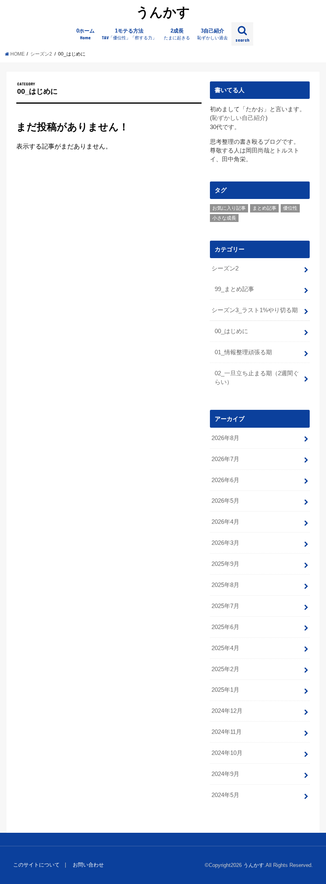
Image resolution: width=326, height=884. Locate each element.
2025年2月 (225, 669)
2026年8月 (225, 438)
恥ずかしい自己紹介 (239, 118)
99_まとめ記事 (234, 289)
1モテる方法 (129, 34)
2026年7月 (225, 459)
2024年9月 (225, 774)
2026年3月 (225, 543)
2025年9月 (225, 564)
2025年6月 (225, 627)
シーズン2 (225, 268)
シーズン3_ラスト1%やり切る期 (255, 310)
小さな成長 (224, 218)
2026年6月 (225, 480)
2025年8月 (225, 585)
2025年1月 (225, 690)
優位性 (290, 208)
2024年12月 (227, 711)
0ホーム (85, 34)
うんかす (163, 11)
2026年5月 (225, 501)
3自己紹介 (212, 34)
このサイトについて (36, 865)
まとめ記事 (264, 208)
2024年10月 (227, 753)
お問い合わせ (88, 865)
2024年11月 (227, 732)
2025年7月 (225, 606)
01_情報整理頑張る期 (243, 352)
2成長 (177, 34)
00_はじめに (231, 331)
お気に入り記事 (229, 208)
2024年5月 (225, 795)
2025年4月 (225, 648)
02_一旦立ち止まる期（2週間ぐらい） (257, 377)
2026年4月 (225, 522)
